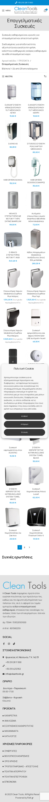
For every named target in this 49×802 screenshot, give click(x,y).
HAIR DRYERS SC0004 (13, 180)
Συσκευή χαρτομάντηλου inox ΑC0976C (13, 450)
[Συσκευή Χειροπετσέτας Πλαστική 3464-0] (36, 517)
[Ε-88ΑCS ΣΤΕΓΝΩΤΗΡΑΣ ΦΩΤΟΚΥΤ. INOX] (13, 239)
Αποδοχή (24, 416)
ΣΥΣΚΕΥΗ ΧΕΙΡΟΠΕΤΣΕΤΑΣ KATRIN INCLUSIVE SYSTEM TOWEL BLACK (36, 452)
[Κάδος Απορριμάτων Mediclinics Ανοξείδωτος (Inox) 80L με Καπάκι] (36, 239)
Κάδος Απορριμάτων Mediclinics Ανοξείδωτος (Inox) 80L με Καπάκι (36, 256)
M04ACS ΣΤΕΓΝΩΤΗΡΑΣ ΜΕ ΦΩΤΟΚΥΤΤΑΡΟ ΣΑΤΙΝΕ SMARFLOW (13, 217)
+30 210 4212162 (13, 668)
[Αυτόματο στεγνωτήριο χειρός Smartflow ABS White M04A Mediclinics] (36, 200)
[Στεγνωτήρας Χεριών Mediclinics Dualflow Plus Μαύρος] (13, 317)
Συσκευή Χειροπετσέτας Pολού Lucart (36, 491)
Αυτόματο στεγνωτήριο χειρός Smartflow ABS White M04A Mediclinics (36, 217)
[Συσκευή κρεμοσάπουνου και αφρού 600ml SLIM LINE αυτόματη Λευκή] (36, 317)
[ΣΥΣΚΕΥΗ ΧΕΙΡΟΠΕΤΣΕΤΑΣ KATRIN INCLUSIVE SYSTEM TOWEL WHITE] (13, 476)
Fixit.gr (30, 797)
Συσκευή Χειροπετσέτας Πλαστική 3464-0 (36, 533)
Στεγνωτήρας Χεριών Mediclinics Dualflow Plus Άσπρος (13, 293)
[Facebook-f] (4, 644)
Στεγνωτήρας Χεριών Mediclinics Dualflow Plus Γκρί (36, 293)
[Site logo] (25, 10)
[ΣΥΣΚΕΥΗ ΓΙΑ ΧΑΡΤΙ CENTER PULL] (36, 354)
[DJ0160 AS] (13, 131)
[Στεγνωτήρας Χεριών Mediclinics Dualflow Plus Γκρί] (36, 278)
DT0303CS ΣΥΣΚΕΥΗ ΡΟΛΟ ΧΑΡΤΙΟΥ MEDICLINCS (36, 146)
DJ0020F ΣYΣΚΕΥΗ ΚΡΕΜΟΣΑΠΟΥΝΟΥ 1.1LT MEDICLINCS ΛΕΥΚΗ (13, 109)
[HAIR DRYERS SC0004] (13, 167)
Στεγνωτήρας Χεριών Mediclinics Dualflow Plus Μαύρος (13, 333)
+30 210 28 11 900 (25, 2)
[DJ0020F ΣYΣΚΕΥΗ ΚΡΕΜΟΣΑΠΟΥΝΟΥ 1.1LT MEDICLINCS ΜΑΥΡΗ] (36, 92)
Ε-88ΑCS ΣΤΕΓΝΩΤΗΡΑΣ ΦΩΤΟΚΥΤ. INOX (13, 255)
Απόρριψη (24, 424)
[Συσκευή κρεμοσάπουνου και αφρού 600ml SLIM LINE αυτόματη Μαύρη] (13, 357)
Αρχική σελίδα (9, 60)
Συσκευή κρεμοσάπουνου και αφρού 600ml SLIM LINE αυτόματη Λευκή (36, 334)
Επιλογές (24, 432)
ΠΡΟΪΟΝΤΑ (24, 60)
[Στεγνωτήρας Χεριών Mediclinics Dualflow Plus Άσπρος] (13, 278)
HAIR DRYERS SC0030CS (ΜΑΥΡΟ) (36, 181)
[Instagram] (9, 644)
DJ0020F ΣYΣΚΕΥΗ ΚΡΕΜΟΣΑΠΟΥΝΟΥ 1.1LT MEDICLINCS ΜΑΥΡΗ (36, 109)
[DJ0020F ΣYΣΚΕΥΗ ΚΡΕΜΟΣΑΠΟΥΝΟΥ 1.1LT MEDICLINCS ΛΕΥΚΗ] (13, 92)
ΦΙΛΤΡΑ (9, 76)
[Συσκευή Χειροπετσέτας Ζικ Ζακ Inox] (13, 517)
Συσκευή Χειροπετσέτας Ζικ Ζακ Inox (13, 533)
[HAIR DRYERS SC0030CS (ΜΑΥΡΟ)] (36, 167)
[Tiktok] (14, 644)
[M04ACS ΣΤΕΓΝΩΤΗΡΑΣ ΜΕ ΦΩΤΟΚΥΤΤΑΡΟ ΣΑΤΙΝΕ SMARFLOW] (13, 200)
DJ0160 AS (13, 143)
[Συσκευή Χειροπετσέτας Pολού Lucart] (36, 476)
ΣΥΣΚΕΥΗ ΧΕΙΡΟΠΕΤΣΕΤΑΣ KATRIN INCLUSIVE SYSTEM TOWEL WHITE (13, 494)
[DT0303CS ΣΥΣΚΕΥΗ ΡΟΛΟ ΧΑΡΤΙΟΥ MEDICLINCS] (36, 131)
